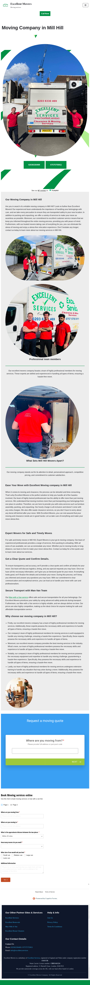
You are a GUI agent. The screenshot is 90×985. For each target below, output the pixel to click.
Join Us (50, 918)
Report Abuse (39, 892)
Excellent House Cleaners (14, 931)
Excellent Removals (12, 922)
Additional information (8, 863)
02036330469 (16, 947)
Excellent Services (12, 918)
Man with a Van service (18, 597)
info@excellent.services (19, 950)
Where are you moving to (12, 822)
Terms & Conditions (54, 927)
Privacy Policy (52, 922)
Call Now (45, 14)
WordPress (52, 982)
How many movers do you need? (14, 842)
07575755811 (28, 947)
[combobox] (22, 836)
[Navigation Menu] (85, 5)
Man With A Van (11, 927)
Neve (36, 982)
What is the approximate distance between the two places (22, 832)
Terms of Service (50, 892)
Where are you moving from (13, 812)
